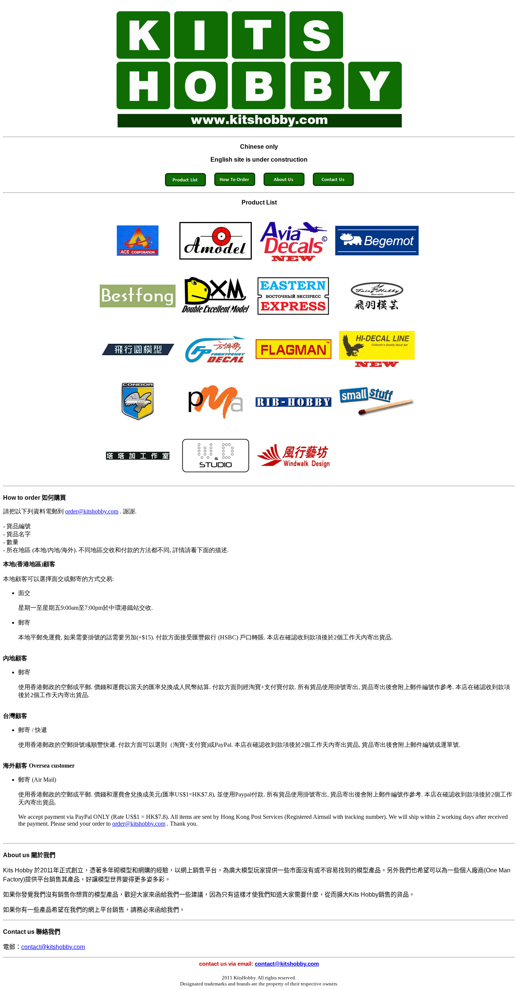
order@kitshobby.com (91, 511)
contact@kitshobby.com (53, 947)
